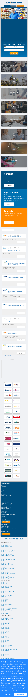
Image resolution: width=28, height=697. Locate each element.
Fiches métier (4, 511)
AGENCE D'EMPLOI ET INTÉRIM (8, 514)
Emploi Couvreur (5, 646)
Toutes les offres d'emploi (6, 503)
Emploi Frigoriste (5, 631)
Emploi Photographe (5, 626)
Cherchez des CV (5, 531)
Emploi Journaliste (5, 628)
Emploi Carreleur (5, 654)
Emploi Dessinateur (5, 623)
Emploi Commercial (5, 624)
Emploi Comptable (5, 617)
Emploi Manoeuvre (13, 333)
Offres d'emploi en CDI (6, 507)
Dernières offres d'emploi (8, 229)
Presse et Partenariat (6, 495)
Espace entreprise (5, 527)
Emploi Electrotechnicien (6, 647)
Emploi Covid (4, 636)
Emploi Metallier (4, 641)
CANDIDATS (7, 6)
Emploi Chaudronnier (6, 653)
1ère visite (3, 486)
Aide (2, 500)
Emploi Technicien (5, 633)
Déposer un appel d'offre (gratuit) (8, 528)
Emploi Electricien (5, 619)
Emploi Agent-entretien (6, 651)
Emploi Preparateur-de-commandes (9, 642)
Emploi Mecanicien (5, 627)
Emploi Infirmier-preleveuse (7, 644)
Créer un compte (5, 502)
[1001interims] (14, 2)
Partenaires (4, 494)
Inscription (9, 185)
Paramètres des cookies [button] (16, 690)
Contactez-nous (6, 521)
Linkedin (3, 491)
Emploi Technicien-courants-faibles (9, 655)
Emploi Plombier (5, 632)
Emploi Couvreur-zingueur (7, 618)
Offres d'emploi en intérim (7, 504)
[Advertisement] (14, 31)
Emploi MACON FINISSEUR (14, 236)
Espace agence (4, 519)
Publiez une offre (5, 530)
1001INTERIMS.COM (5, 483)
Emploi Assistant (5, 629)
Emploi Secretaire (5, 638)
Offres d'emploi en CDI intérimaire (8, 506)
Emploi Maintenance (5, 622)
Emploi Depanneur (5, 656)
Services (3, 516)
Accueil (3, 485)
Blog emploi (3, 512)
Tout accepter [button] (20, 694)
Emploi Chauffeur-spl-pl (6, 645)
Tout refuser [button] (7, 694)
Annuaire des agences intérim (8, 509)
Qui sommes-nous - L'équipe (7, 487)
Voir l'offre (21, 242)
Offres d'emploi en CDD (6, 508)
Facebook (3, 489)
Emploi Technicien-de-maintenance (9, 649)
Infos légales (4, 493)
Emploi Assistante (5, 620)
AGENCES (13, 6)
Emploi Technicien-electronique (8, 658)
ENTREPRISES (20, 6)
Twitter (2, 490)
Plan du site (4, 496)
